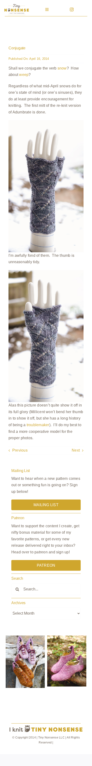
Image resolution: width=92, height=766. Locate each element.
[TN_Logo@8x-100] (16, 5)
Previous (20, 450)
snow (62, 68)
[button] (9, 661)
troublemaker (38, 425)
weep (24, 75)
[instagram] (72, 9)
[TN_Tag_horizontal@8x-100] (46, 726)
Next (76, 450)
